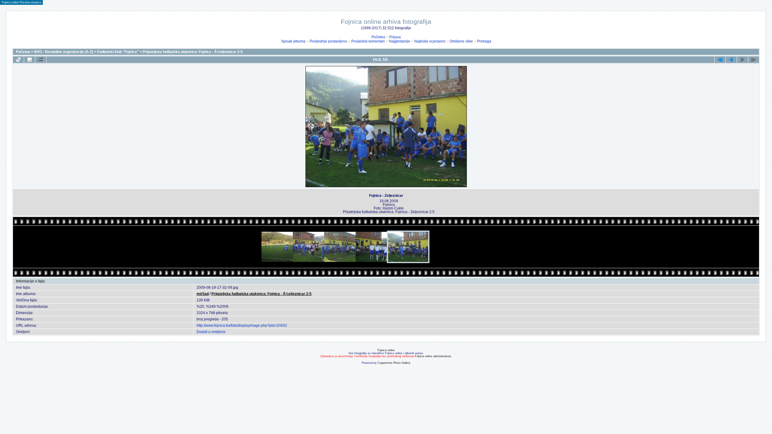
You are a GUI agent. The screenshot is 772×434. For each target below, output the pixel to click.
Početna (378, 37)
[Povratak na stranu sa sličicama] (18, 59)
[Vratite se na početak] (720, 59)
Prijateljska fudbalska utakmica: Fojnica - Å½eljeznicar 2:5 (193, 52)
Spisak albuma (293, 41)
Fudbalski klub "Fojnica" (118, 52)
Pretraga (484, 41)
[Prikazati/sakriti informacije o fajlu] (29, 59)
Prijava (395, 37)
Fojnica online (386, 350)
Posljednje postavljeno (328, 41)
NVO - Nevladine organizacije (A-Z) (63, 52)
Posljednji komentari (368, 41)
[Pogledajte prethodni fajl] (731, 59)
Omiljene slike (461, 41)
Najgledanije (399, 41)
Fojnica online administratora (433, 356)
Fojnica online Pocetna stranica (21, 2)
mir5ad (203, 294)
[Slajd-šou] (40, 59)
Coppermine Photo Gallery (394, 362)
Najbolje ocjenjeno (429, 41)
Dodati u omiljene (211, 332)
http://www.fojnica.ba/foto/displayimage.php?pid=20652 (242, 325)
